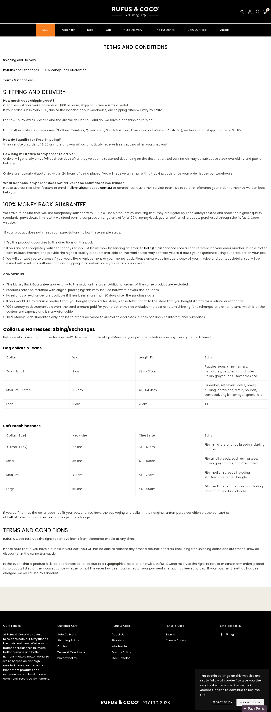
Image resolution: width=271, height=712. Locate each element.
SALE (45, 30)
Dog (90, 30)
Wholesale (119, 646)
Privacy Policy (67, 658)
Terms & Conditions (18, 80)
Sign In (170, 634)
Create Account (177, 640)
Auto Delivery (133, 30)
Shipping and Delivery (19, 60)
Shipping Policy (68, 640)
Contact (63, 646)
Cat (108, 30)
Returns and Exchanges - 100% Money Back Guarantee (45, 70)
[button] (265, 11)
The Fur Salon (121, 658)
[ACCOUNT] (250, 11)
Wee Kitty (68, 30)
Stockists (118, 640)
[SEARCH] (242, 11)
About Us (118, 634)
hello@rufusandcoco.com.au (90, 188)
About (224, 30)
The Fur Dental (165, 30)
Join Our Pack (197, 30)
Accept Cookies (250, 702)
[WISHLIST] (257, 11)
